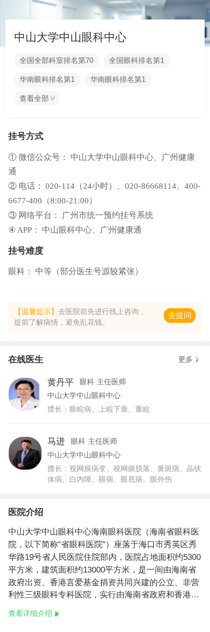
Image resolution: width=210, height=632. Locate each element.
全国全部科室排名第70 (56, 60)
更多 (185, 359)
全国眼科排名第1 (136, 60)
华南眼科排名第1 (47, 79)
